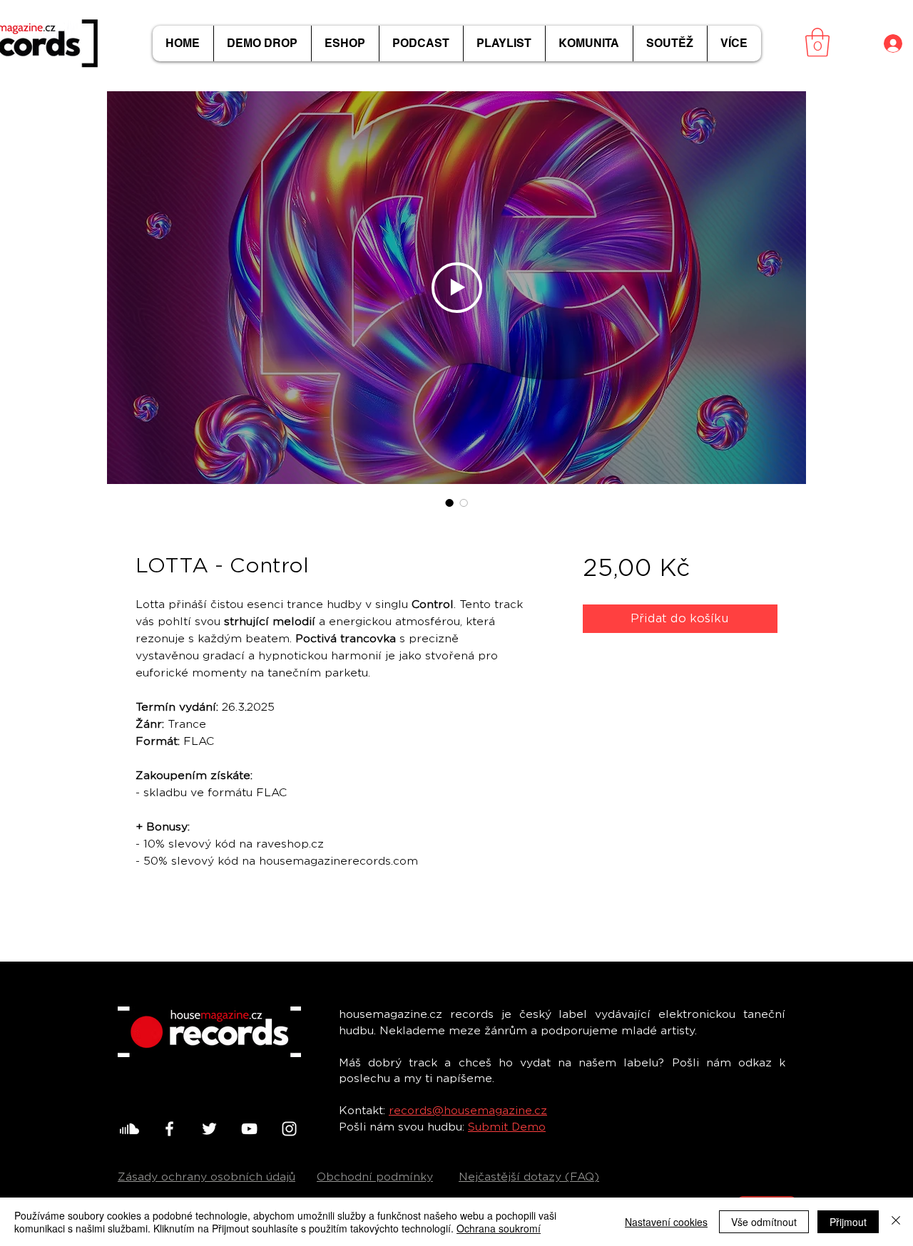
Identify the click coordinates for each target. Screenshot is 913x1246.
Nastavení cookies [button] (666, 1222)
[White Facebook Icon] (169, 1128)
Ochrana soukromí (498, 1228)
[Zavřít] (895, 1222)
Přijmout (848, 1222)
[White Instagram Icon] (289, 1128)
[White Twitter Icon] (209, 1128)
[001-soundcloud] (129, 1128)
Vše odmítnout (764, 1222)
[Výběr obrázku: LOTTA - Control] (449, 502)
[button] (817, 42)
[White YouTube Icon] (249, 1128)
